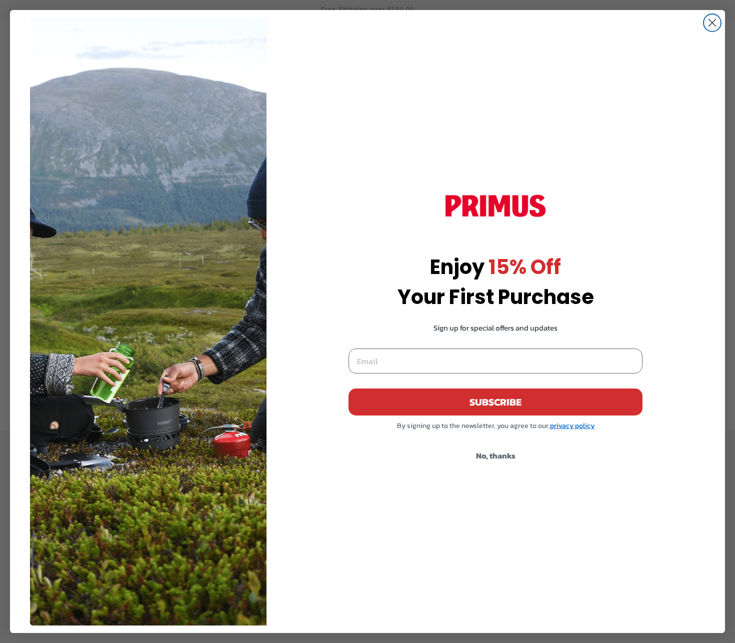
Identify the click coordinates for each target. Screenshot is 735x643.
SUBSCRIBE (496, 402)
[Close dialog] (712, 23)
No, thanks (496, 456)
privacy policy (571, 425)
